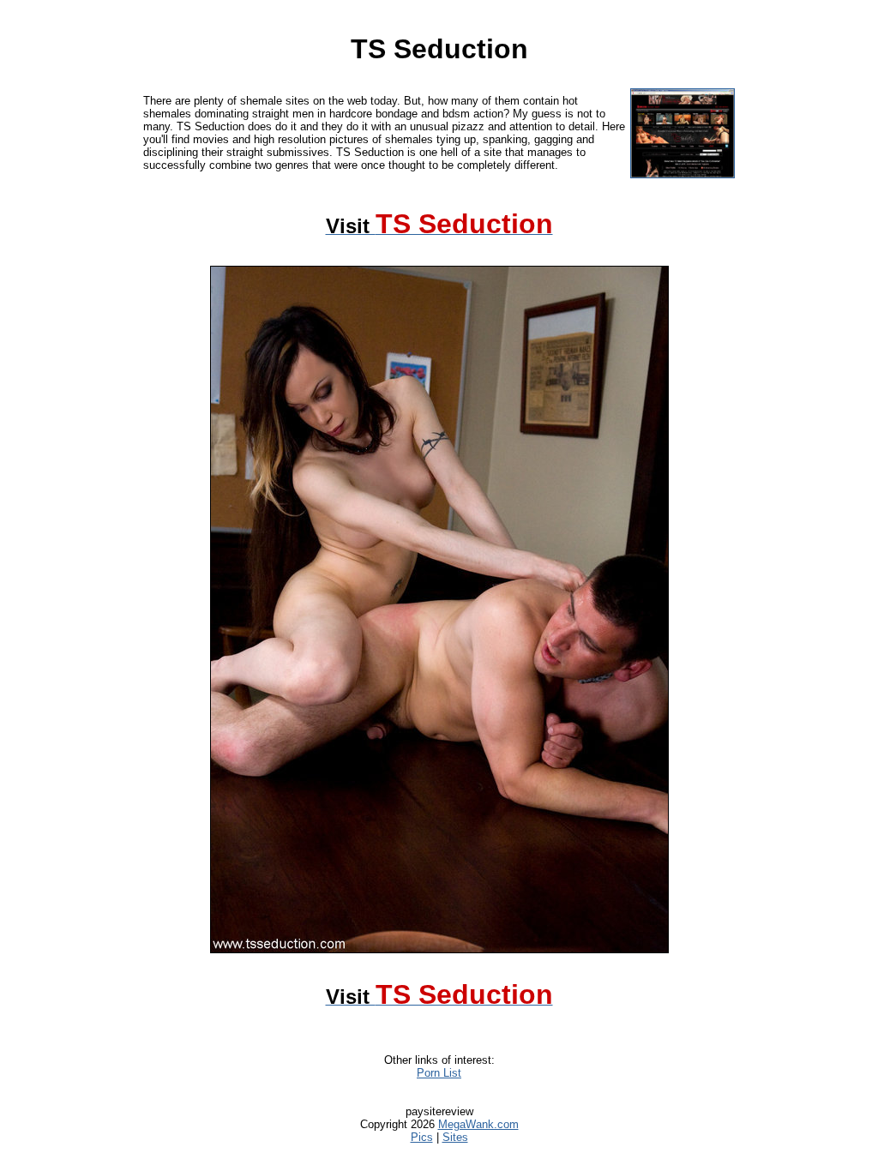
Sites (455, 1137)
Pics (422, 1137)
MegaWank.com (478, 1124)
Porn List (439, 1072)
